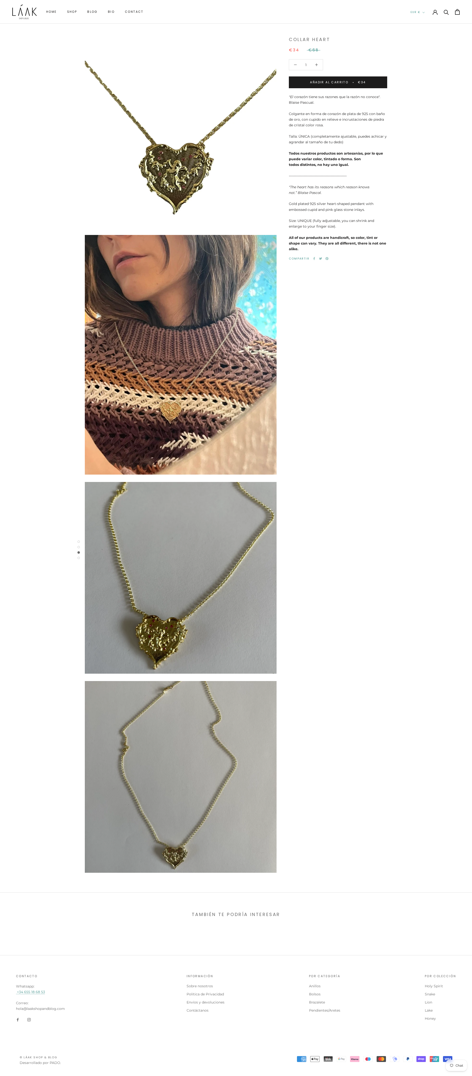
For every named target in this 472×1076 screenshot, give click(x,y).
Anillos (315, 986)
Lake (429, 1010)
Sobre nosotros (200, 986)
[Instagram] (29, 1019)
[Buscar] (446, 12)
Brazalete (317, 1002)
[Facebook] (314, 258)
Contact (134, 12)
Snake (430, 994)
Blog (92, 12)
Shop (72, 12)
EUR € (415, 12)
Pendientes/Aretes (324, 1010)
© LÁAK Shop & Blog (39, 1057)
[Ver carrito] (457, 12)
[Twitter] (320, 258)
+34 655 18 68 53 (30, 992)
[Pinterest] (326, 258)
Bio (111, 12)
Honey (430, 1018)
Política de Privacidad (205, 994)
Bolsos (315, 994)
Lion (428, 1002)
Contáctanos (197, 1010)
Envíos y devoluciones (205, 1002)
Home (51, 12)
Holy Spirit (434, 986)
